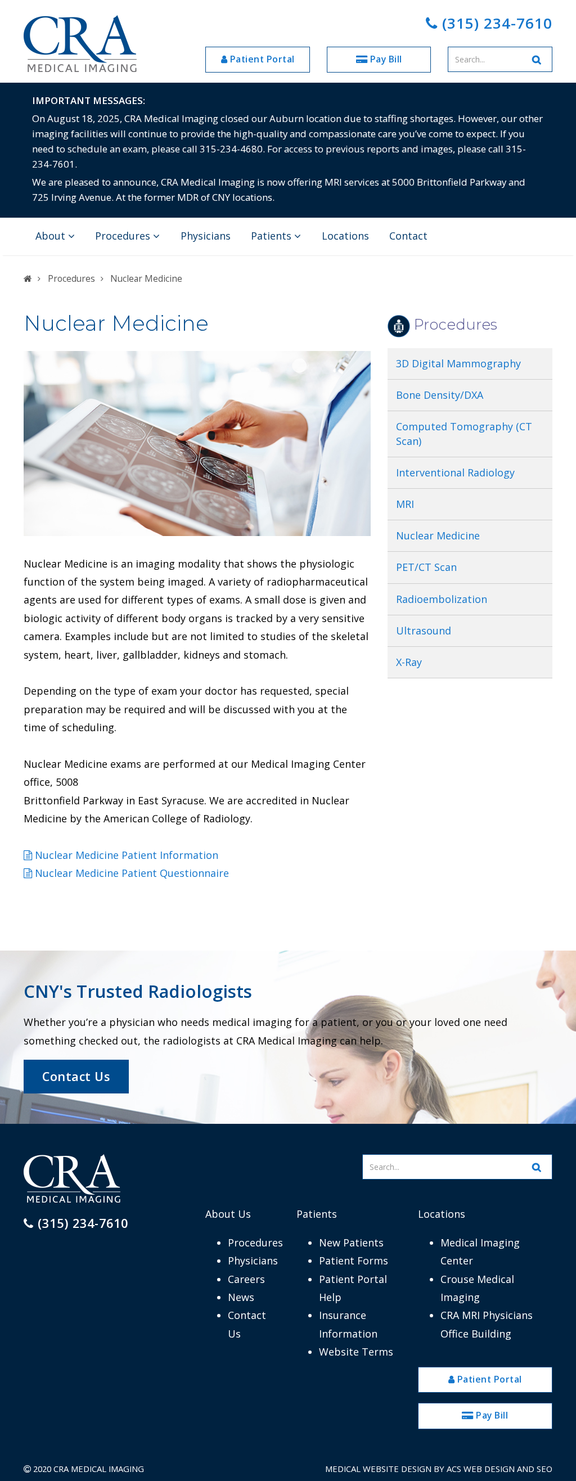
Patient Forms (353, 1260)
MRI (405, 504)
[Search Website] (537, 59)
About (51, 235)
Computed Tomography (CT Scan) (464, 433)
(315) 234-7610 (495, 23)
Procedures (124, 235)
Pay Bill (384, 59)
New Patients (351, 1242)
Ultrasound (423, 630)
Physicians (206, 235)
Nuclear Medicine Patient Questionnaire (130, 873)
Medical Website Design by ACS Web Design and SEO (438, 1468)
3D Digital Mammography (458, 363)
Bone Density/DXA (439, 395)
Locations (345, 235)
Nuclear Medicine (438, 535)
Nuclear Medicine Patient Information (125, 855)
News (241, 1297)
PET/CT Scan (428, 567)
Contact (408, 235)
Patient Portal (261, 59)
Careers (246, 1279)
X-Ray (409, 662)
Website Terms (356, 1351)
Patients (272, 235)
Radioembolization (441, 599)
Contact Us (76, 1076)
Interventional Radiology (455, 472)
